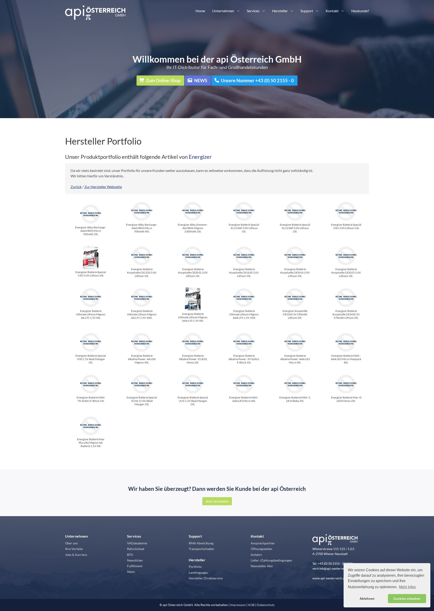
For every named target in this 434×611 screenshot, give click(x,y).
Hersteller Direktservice (206, 578)
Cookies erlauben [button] (406, 598)
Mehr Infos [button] (407, 587)
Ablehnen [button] (367, 598)
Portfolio (195, 567)
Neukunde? (360, 11)
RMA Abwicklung (201, 543)
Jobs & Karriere (76, 555)
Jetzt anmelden (217, 501)
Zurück (76, 187)
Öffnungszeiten (261, 549)
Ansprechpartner (263, 543)
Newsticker (135, 560)
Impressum (238, 605)
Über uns (71, 543)
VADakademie (137, 543)
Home (200, 11)
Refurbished (135, 549)
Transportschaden (201, 549)
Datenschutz (265, 605)
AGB (251, 605)
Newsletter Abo (262, 566)
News (131, 572)
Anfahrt (256, 555)
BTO (130, 555)
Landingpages (198, 572)
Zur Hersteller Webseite (103, 187)
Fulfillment (134, 566)
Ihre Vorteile (74, 549)
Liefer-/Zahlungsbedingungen (271, 560)
